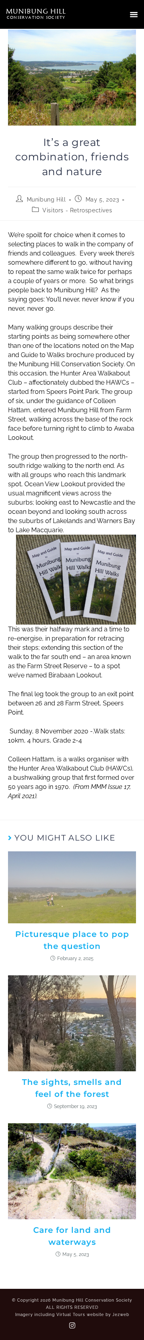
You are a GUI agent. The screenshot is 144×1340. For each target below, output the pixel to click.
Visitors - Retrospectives (77, 210)
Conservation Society (36, 17)
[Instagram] (72, 1325)
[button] (134, 14)
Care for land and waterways (72, 1236)
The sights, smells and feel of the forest (72, 1088)
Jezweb (120, 1314)
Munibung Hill (46, 199)
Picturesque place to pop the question (72, 940)
